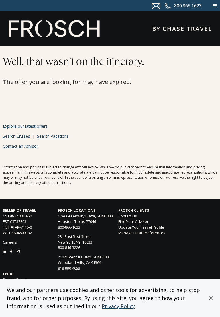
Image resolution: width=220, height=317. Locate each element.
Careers (10, 242)
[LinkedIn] (4, 251)
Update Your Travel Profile (141, 227)
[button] (211, 298)
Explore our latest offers (25, 126)
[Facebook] (11, 251)
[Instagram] (18, 251)
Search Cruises (16, 136)
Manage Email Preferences (141, 232)
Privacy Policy (118, 306)
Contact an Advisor (20, 146)
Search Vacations (53, 136)
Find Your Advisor (133, 221)
